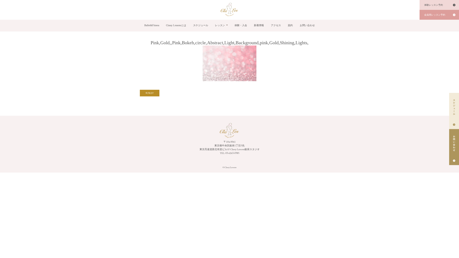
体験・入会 (241, 25)
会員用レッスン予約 (434, 14)
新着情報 (259, 25)
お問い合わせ (307, 25)
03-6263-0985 (232, 153)
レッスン (220, 25)
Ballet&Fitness (151, 25)
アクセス (276, 25)
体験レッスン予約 (433, 4)
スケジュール (200, 25)
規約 (290, 25)
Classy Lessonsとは (176, 25)
